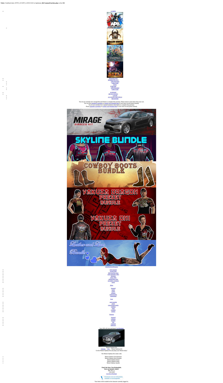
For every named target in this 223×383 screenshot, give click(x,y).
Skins (111, 285)
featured (113, 288)
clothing (113, 307)
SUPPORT (113, 92)
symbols (113, 310)
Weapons (115, 267)
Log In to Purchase (111, 374)
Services (110, 267)
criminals (113, 324)
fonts (113, 308)
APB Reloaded (115, 81)
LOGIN (115, 95)
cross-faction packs (113, 305)
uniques (113, 293)
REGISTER (115, 99)
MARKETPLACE (113, 80)
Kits (108, 349)
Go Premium (120, 328)
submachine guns (113, 279)
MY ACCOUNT (113, 94)
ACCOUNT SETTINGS (115, 97)
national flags (113, 294)
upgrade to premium (97, 103)
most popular (113, 270)
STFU (115, 85)
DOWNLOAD (113, 78)
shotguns (113, 276)
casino (113, 291)
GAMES (113, 11)
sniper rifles (113, 277)
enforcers (113, 325)
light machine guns (113, 273)
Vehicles (111, 314)
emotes (113, 311)
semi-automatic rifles (113, 274)
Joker (106, 267)
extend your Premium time (111, 103)
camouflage (113, 296)
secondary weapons (113, 281)
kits (113, 322)
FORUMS (113, 86)
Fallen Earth (115, 83)
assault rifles (113, 271)
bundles (113, 320)
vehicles (113, 319)
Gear (111, 299)
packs (113, 282)
